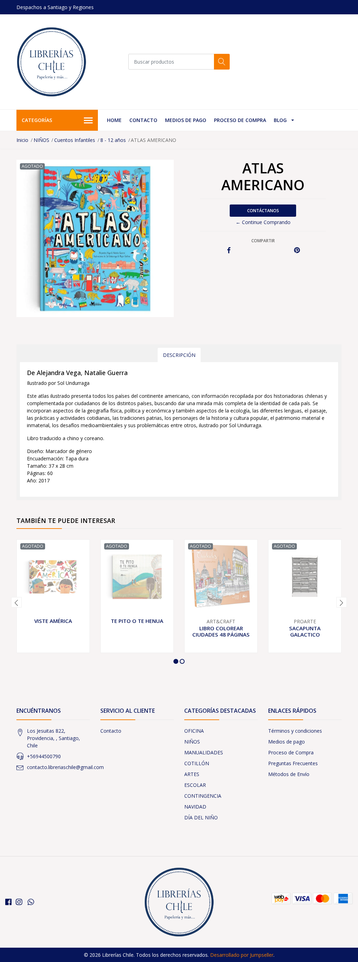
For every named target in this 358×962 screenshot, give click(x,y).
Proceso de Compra (240, 120)
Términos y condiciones (295, 730)
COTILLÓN (196, 763)
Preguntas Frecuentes (293, 763)
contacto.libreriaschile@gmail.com (65, 767)
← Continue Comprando (263, 222)
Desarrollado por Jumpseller (241, 955)
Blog (280, 120)
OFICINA (194, 730)
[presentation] (16, 602)
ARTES (191, 774)
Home (114, 120)
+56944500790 (44, 756)
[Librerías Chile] (51, 62)
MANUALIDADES (203, 752)
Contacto (143, 120)
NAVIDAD (195, 806)
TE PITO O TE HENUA (137, 620)
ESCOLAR (195, 785)
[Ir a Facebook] (8, 902)
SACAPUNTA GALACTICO (305, 631)
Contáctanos (263, 211)
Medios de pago (185, 120)
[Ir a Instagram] (19, 902)
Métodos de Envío (288, 774)
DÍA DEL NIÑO (201, 817)
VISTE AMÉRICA (53, 620)
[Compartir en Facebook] (228, 250)
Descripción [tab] (179, 355)
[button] (176, 661)
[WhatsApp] (30, 902)
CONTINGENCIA (202, 795)
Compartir (263, 241)
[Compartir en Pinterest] (297, 250)
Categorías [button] (37, 120)
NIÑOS (41, 140)
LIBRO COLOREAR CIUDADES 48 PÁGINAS (221, 631)
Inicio (22, 140)
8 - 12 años (113, 140)
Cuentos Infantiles (74, 140)
